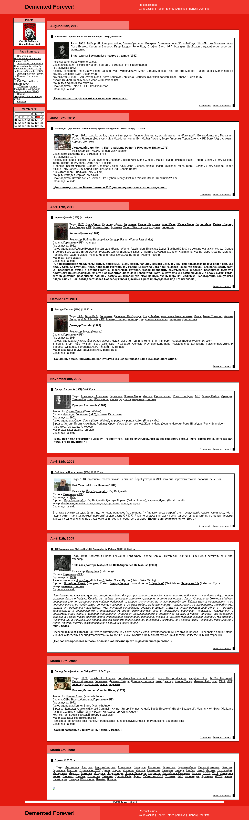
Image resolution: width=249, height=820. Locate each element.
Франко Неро (101, 227)
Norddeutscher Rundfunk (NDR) (116, 720)
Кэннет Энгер (183, 681)
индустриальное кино (154, 319)
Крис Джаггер (164, 681)
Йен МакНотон (117, 138)
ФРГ (169, 46)
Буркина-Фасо (187, 767)
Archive (180, 8)
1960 (84, 556)
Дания (106, 770)
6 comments (205, 105)
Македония (60, 773)
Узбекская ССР (153, 776)
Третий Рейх (123, 776)
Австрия (87, 767)
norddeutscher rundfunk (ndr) (136, 678)
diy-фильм (94, 479)
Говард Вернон (152, 556)
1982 (82, 43)
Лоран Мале (203, 224)
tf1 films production (109, 43)
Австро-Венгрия (105, 767)
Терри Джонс (190, 138)
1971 (84, 135)
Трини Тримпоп (212, 316)
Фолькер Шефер (116, 319)
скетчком (88, 141)
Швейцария (193, 46)
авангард (133, 319)
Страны (21, 101)
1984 (80, 316)
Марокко (74, 773)
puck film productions (172, 678)
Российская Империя (176, 773)
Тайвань (107, 776)
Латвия (210, 770)
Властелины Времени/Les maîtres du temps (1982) (27, 58)
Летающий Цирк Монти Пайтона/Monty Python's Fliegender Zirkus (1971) (28, 66)
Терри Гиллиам (171, 138)
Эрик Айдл (213, 138)
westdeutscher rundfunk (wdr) (177, 135)
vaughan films (198, 678)
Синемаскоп (146, 8)
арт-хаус (145, 227)
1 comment (205, 194)
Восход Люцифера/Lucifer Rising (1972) (28, 96)
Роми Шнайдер (183, 396)
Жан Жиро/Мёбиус (184, 43)
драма (156, 227)
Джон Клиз (100, 138)
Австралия (72, 767)
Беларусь (140, 767)
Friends (192, 8)
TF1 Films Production (95, 86)
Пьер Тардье (122, 46)
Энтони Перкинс (82, 399)
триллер (151, 399)
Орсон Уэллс (162, 396)
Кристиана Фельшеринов (176, 316)
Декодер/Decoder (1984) (30, 73)
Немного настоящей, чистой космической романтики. (90, 98)
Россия (196, 773)
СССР (206, 773)
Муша (197, 316)
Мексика (86, 773)
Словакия (93, 776)
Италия (147, 396)
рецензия (226, 46)
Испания (128, 770)
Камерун (167, 770)
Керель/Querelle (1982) (30, 71)
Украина (170, 776)
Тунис (137, 776)
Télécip (91, 43)
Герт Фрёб (134, 556)
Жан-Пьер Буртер (82, 76)
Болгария (154, 767)
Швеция (74, 779)
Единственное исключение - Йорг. (171, 518)
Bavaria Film (98, 178)
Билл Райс (91, 316)
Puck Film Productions (150, 720)
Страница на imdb (64, 89)
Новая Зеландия (135, 773)
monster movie (110, 479)
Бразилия (169, 767)
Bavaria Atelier (80, 178)
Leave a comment (222, 105)
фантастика (78, 49)
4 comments (205, 526)
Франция (179, 46)
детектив (213, 556)
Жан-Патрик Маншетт (211, 43)
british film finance (102, 678)
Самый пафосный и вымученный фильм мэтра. (87, 729)
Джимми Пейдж (119, 681)
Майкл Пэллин (151, 138)
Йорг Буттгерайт (144, 479)
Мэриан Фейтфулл (205, 681)
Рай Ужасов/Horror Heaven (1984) (26, 82)
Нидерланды (115, 773)
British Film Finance (84, 720)
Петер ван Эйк (173, 556)
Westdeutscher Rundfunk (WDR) (157, 178)
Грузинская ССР (89, 770)
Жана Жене (209, 248)
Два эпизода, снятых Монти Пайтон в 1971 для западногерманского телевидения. (110, 187)
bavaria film (115, 135)
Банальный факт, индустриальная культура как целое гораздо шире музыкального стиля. (115, 358)
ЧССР (218, 776)
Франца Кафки (133, 420)
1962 (73, 417)
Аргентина (124, 767)
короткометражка (185, 479)
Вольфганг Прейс (100, 556)
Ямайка (101, 779)
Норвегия (154, 773)
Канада (179, 770)
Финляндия (192, 776)
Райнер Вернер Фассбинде (100, 239)
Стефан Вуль (156, 46)
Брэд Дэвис (93, 224)
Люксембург (224, 770)
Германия (164, 43)
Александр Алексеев (94, 396)
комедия (227, 138)
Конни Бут (134, 138)
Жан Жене (168, 224)
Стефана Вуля (72, 73)
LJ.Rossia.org (130, 802)
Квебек (190, 770)
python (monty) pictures (138, 135)
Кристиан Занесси (100, 46)
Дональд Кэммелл (142, 681)
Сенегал (68, 776)
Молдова (99, 773)
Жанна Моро (185, 224)
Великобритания (133, 43)
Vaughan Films (175, 720)
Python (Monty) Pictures (121, 178)
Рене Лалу (139, 46)
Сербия (80, 776)
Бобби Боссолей (221, 678)
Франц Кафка (210, 396)
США (222, 681)
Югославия (101, 399)
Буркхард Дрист (112, 224)
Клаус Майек (151, 316)
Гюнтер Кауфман (149, 224)
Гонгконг (72, 770)
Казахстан (153, 770)
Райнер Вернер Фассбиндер (92, 248)
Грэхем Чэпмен (82, 138)
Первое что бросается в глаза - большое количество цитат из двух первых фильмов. (112, 641)
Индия (116, 770)
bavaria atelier (97, 135)
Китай (200, 770)
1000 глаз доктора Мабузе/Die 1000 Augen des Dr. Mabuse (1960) (27, 89)
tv (156, 135)
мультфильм (211, 46)
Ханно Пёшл (131, 227)
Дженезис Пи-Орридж (127, 316)
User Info (204, 8)
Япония (112, 779)
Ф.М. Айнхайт (89, 319)
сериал (76, 141)
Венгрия (150, 43)
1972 (84, 678)
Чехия (228, 776)
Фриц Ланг (199, 556)
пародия (203, 479)
